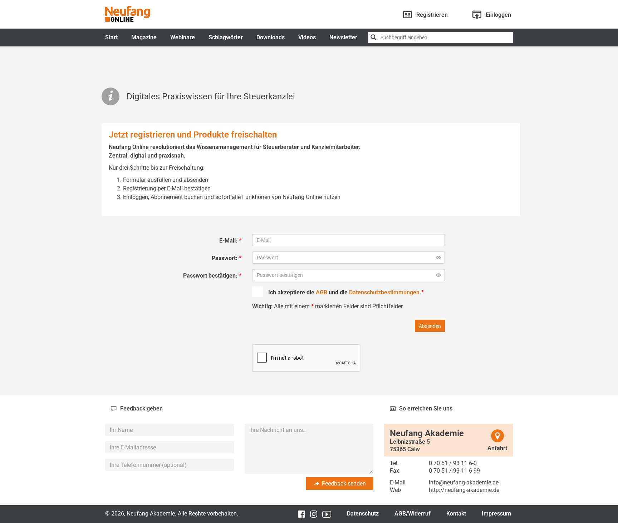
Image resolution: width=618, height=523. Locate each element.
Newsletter (343, 37)
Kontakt (456, 513)
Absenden (430, 326)
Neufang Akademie (127, 14)
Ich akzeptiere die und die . (344, 292)
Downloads (270, 37)
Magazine (144, 37)
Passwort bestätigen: (211, 275)
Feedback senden (344, 483)
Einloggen (498, 14)
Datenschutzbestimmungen (384, 292)
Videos (307, 37)
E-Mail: (229, 240)
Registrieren (432, 14)
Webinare (182, 37)
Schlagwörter (226, 37)
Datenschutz (363, 513)
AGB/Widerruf (412, 513)
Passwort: (225, 258)
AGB (321, 292)
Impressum (496, 513)
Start (111, 37)
